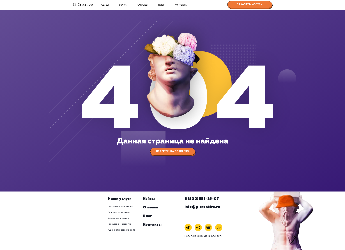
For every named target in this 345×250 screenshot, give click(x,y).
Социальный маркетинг (120, 218)
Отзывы (142, 4)
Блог (161, 4)
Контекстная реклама (118, 212)
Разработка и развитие (119, 224)
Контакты (180, 4)
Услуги (123, 4)
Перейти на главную (172, 151)
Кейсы (105, 4)
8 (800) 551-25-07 (202, 199)
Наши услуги (120, 199)
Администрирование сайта (121, 230)
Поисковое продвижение (120, 206)
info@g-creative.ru (202, 207)
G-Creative (83, 5)
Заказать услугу (250, 4)
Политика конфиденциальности (203, 236)
